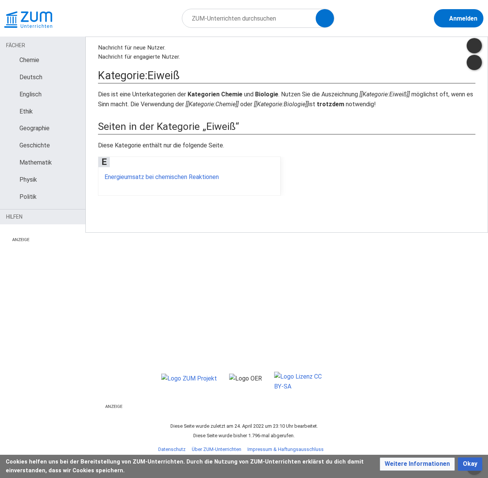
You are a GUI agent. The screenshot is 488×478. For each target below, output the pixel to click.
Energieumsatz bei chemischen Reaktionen (161, 177)
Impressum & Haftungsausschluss (285, 449)
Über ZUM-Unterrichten (216, 449)
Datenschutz (172, 449)
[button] (417, 464)
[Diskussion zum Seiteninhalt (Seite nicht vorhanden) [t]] (474, 45)
